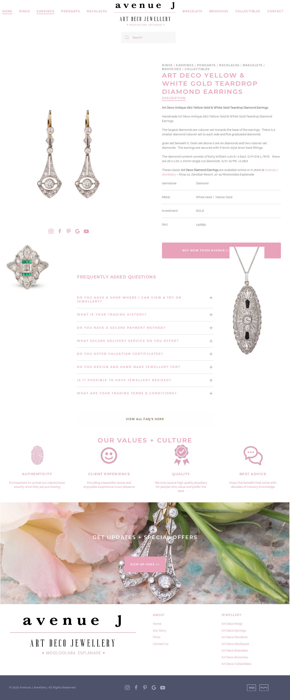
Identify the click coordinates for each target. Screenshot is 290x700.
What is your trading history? (112, 314)
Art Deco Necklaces (235, 644)
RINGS (24, 11)
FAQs (156, 637)
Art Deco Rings (232, 623)
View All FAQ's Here (145, 419)
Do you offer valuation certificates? (120, 353)
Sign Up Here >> (145, 564)
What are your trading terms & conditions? (127, 393)
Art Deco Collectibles (236, 664)
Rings (167, 65)
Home (157, 623)
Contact (275, 11)
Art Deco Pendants (235, 637)
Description (174, 98)
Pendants (70, 11)
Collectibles (248, 11)
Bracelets (193, 11)
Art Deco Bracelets (235, 650)
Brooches (219, 11)
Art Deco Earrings (234, 630)
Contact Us (160, 644)
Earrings (45, 11)
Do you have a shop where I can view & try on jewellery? (129, 299)
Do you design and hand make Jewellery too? (129, 367)
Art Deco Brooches (235, 657)
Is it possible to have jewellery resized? (124, 380)
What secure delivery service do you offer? (128, 341)
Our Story (159, 630)
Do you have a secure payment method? (121, 327)
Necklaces (97, 11)
